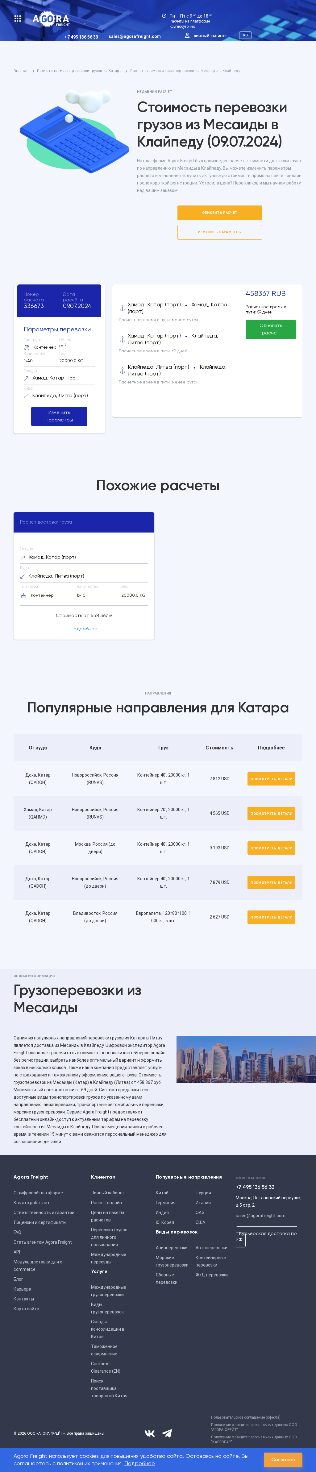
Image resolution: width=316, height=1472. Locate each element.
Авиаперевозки (172, 1247)
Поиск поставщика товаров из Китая (109, 1388)
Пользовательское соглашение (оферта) (246, 1417)
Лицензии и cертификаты (40, 1222)
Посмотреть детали (271, 779)
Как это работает (32, 1202)
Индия (162, 1212)
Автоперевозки (211, 1247)
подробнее (84, 629)
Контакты (24, 1298)
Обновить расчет (220, 213)
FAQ (17, 1232)
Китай (162, 1192)
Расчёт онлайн (106, 1202)
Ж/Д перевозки (212, 1274)
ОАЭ (200, 1212)
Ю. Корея (165, 1222)
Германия (166, 1202)
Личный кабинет (210, 36)
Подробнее (139, 1463)
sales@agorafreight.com (135, 36)
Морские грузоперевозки (172, 1261)
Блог (18, 1279)
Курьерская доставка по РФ (266, 1236)
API (17, 1252)
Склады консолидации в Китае (107, 1329)
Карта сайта (26, 1308)
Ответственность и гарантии (44, 1212)
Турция (203, 1192)
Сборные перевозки (166, 1278)
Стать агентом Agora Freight (43, 1242)
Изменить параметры (220, 232)
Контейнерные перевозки (211, 1261)
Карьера (22, 1289)
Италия (203, 1202)
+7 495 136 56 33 (81, 37)
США (200, 1222)
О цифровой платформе (38, 1192)
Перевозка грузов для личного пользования (109, 1237)
